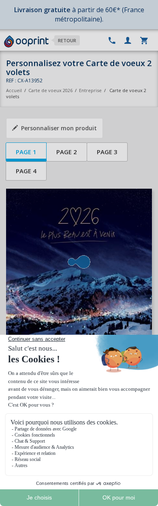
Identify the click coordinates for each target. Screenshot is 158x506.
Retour (67, 40)
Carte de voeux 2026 (50, 90)
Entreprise (90, 90)
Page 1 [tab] (26, 152)
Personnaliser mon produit (59, 128)
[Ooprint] (26, 42)
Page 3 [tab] (107, 152)
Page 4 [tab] (26, 171)
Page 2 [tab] (66, 152)
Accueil (14, 90)
